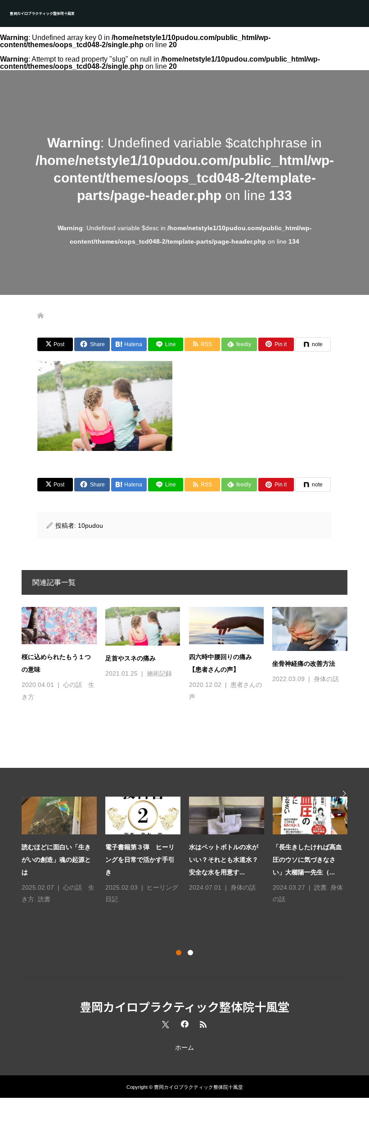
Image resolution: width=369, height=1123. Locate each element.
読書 (44, 899)
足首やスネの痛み (130, 658)
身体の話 (326, 678)
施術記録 (159, 673)
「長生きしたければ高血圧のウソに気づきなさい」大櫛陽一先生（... (307, 859)
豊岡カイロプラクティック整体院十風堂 (42, 13)
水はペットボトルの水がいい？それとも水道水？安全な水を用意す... (223, 859)
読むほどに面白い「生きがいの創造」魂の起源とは (56, 859)
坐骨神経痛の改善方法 (303, 663)
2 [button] (190, 952)
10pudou (90, 525)
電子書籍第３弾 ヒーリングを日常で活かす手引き (140, 859)
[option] (189, 851)
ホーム (184, 1047)
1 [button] (178, 952)
